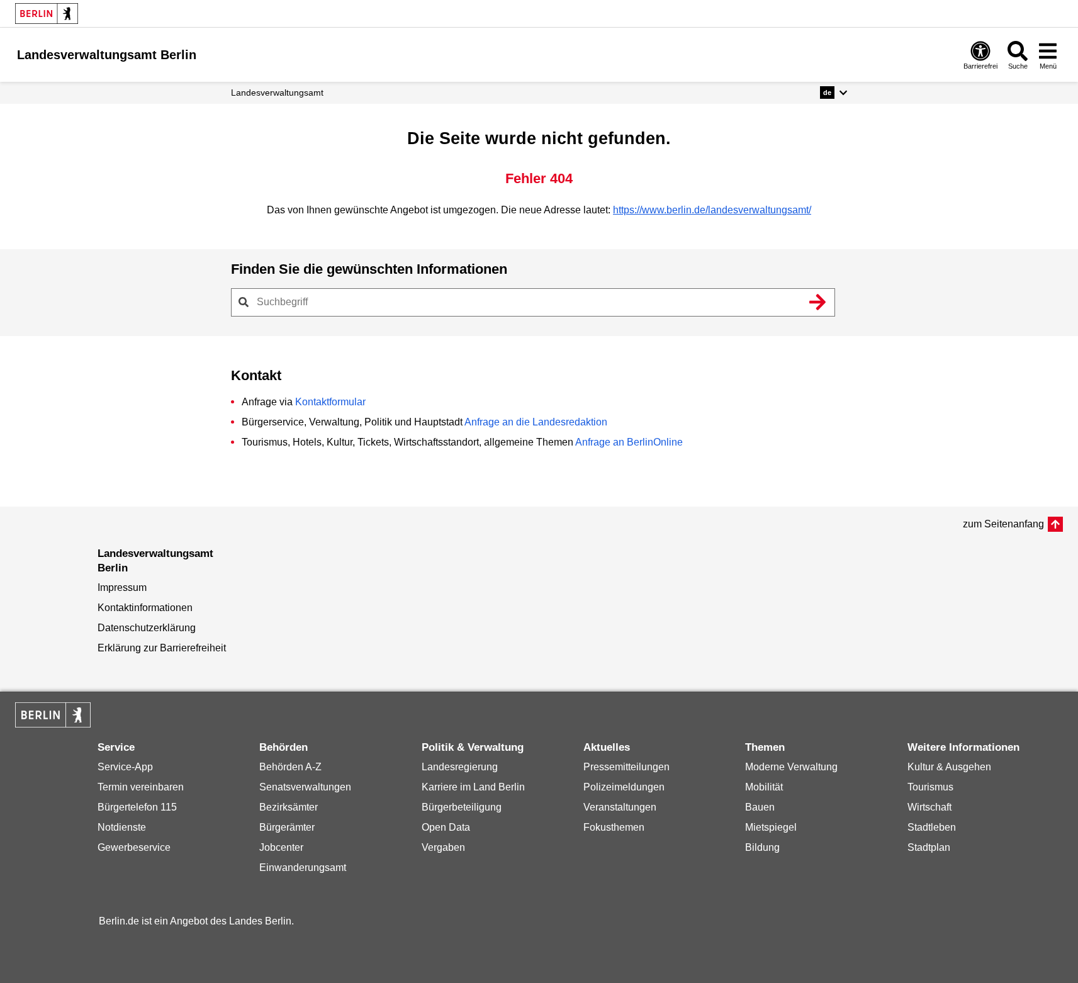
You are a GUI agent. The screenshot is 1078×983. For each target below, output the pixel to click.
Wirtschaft (929, 807)
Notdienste (122, 827)
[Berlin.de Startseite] (46, 13)
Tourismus (930, 787)
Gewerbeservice (134, 847)
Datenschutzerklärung (147, 627)
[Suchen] (818, 302)
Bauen (760, 807)
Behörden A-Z (290, 766)
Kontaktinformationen (145, 607)
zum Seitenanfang (1003, 524)
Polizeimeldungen (624, 787)
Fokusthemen (613, 827)
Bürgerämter (287, 827)
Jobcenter (281, 847)
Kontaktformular (330, 401)
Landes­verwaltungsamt (277, 92)
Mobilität (764, 787)
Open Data (446, 827)
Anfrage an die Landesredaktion (535, 422)
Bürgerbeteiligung (462, 807)
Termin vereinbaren (141, 787)
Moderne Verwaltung (791, 766)
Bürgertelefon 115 (137, 807)
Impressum (122, 587)
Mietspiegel (771, 827)
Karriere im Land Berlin (473, 787)
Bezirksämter (288, 807)
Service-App (125, 766)
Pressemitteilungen (626, 766)
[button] (833, 92)
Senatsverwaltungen (305, 787)
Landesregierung (460, 766)
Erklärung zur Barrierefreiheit (162, 648)
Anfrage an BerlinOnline (629, 442)
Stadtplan (928, 847)
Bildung (762, 847)
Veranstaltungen (619, 807)
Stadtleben (931, 827)
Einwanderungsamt (302, 867)
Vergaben (443, 847)
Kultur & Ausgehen (949, 766)
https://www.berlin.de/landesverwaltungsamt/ (712, 210)
